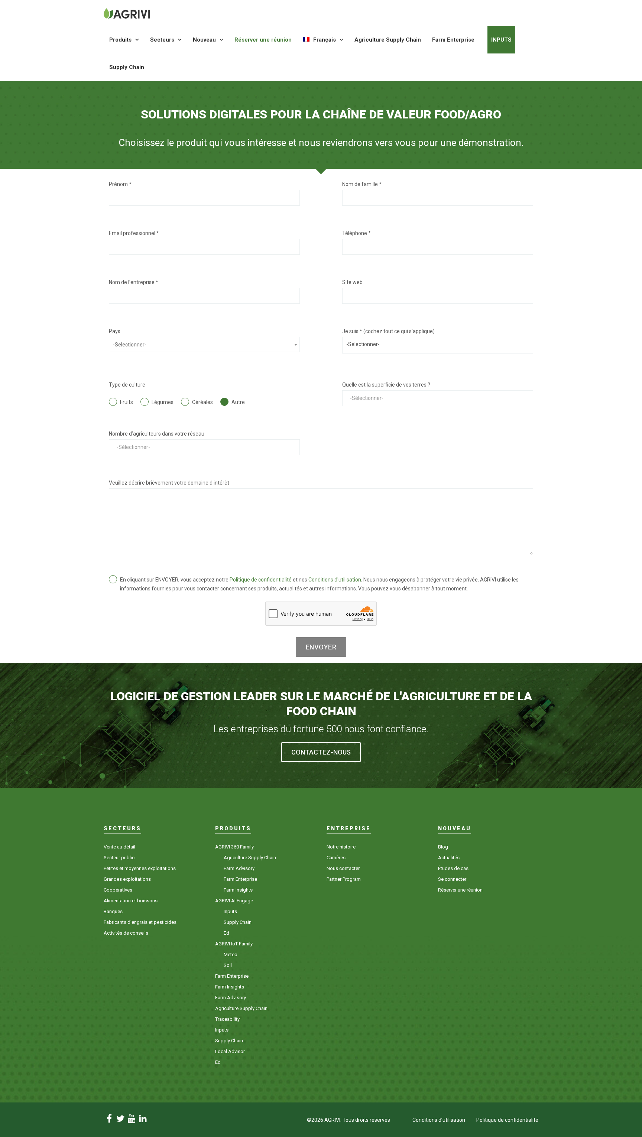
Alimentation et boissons (131, 900)
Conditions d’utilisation (438, 1120)
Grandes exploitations (127, 879)
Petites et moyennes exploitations (140, 868)
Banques (113, 911)
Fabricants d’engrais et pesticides (140, 922)
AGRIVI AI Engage (234, 900)
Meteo (230, 954)
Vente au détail (119, 847)
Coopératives (118, 890)
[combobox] (204, 344)
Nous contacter (343, 868)
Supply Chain (126, 67)
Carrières (336, 857)
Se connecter (452, 879)
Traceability (227, 1019)
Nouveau (204, 39)
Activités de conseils (126, 933)
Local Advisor (230, 1051)
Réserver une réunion (263, 39)
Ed (226, 933)
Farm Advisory (239, 868)
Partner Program (344, 879)
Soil (228, 965)
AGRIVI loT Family (234, 944)
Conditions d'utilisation (334, 580)
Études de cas (453, 868)
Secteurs (162, 39)
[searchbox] (437, 344)
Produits (120, 39)
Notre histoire (341, 847)
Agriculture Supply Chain (387, 39)
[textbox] (204, 344)
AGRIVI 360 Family (234, 847)
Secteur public (119, 857)
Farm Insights (238, 890)
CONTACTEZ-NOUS (321, 752)
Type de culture (127, 385)
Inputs (501, 39)
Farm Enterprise (453, 39)
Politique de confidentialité (261, 580)
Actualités (449, 857)
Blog (443, 847)
